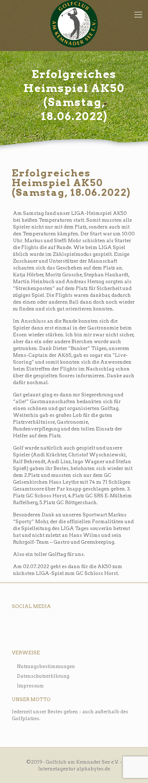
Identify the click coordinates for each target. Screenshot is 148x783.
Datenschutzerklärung (43, 676)
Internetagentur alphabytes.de (74, 769)
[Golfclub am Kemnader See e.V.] (74, 23)
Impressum (30, 685)
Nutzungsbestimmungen (46, 666)
